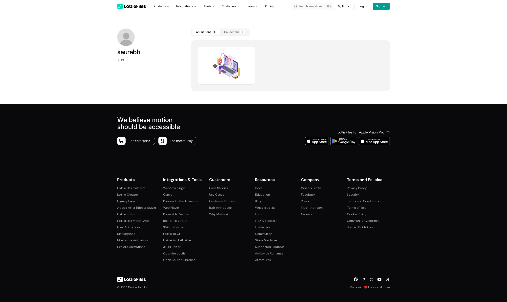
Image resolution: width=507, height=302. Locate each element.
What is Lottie (265, 208)
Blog (258, 201)
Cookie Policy (356, 214)
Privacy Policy (357, 188)
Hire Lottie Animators (132, 240)
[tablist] (220, 32)
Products (160, 6)
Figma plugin (126, 201)
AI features (263, 260)
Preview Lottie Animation (181, 201)
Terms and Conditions (363, 201)
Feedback (308, 194)
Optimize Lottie (174, 253)
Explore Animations (131, 247)
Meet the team (312, 208)
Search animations (310, 6)
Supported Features (270, 247)
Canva (167, 194)
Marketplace (126, 234)
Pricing (269, 6)
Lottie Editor (126, 214)
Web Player (171, 208)
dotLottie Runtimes (269, 253)
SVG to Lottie (173, 227)
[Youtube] (379, 279)
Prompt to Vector (176, 214)
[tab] (206, 32)
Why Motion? (219, 214)
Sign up (381, 6)
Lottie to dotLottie (177, 240)
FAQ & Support (266, 221)
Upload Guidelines (360, 227)
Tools (207, 6)
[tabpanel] (290, 65)
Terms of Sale (356, 208)
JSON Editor (172, 247)
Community (263, 234)
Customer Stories (222, 201)
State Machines (266, 240)
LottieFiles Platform (131, 188)
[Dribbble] (387, 279)
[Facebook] (355, 279)
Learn (251, 6)
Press (305, 201)
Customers (229, 6)
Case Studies (218, 188)
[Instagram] (363, 279)
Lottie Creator (127, 194)
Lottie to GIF (172, 234)
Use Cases (216, 194)
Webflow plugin (174, 188)
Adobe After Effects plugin (136, 208)
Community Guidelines (363, 221)
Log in (363, 6)
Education (262, 194)
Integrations (184, 6)
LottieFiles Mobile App (133, 221)
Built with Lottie (220, 208)
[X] (371, 279)
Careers (307, 214)
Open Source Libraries (179, 260)
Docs (259, 188)
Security (353, 194)
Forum (259, 214)
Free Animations (129, 227)
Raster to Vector (175, 221)
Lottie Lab (262, 227)
